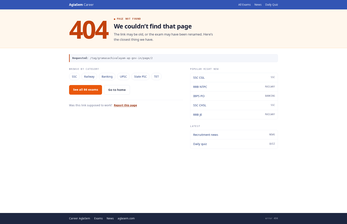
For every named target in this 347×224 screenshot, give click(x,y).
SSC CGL (234, 77)
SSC (74, 76)
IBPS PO (234, 96)
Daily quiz (234, 144)
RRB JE (234, 115)
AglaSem (81, 4)
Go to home (117, 90)
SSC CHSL (234, 105)
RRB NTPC (234, 87)
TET (156, 76)
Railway (89, 76)
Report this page (125, 105)
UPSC (123, 76)
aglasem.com (126, 218)
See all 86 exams (85, 89)
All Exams (244, 4)
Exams (98, 218)
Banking (107, 76)
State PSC (140, 76)
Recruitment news (234, 135)
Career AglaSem (79, 218)
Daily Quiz (271, 4)
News (257, 4)
